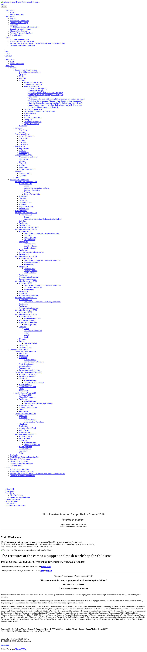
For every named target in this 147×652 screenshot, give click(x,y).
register (49, 571)
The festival (23, 144)
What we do (10, 66)
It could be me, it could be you (26, 70)
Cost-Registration (25, 385)
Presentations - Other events (29, 370)
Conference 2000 (25, 312)
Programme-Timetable (27, 376)
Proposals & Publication (32, 318)
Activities (22, 175)
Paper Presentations (26, 207)
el (3, 4)
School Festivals (30, 113)
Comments (28, 236)
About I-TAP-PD (25, 173)
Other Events (24, 430)
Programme (23, 242)
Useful (8, 467)
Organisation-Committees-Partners (36, 188)
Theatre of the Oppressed (19, 461)
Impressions (23, 167)
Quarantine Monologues (32, 122)
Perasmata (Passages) (36, 91)
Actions (22, 80)
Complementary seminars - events (31, 252)
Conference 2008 (25, 215)
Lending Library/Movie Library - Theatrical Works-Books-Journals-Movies (37, 474)
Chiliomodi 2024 (25, 395)
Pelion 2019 (23, 354)
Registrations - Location (28, 322)
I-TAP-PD (18, 171)
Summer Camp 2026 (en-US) (25, 434)
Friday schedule (29, 244)
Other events (23, 391)
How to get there (30, 238)
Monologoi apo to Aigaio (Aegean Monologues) (46, 95)
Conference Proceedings (33, 287)
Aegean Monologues (31, 124)
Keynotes (22, 204)
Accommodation (25, 366)
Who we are (10, 60)
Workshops (23, 200)
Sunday (26, 337)
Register (8, 56)
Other (21, 453)
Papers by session (30, 343)
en (2, 4)
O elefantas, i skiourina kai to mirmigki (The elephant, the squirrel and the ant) (56, 99)
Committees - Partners (27, 320)
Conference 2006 (25, 231)
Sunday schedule (30, 248)
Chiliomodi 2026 (25, 436)
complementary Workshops (34, 422)
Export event (46, 567)
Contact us (23, 126)
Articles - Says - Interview (19, 469)
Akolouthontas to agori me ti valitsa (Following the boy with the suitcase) (55, 105)
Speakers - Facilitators (32, 190)
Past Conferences (21, 211)
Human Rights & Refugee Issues (22, 472)
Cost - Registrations (26, 364)
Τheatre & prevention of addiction (22, 476)
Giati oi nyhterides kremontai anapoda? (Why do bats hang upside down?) (55, 103)
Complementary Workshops (34, 362)
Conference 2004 (25, 258)
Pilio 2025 (23, 416)
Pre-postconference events (28, 227)
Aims (12, 62)
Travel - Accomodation (32, 194)
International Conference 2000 (26, 310)
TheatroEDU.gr (21, 649)
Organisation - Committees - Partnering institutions (42, 260)
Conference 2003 (25, 283)
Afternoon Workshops (32, 445)
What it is (22, 74)
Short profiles (29, 289)
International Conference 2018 (26, 182)
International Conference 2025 (26, 314)
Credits (21, 165)
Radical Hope (20, 146)
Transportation (24, 368)
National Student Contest (33, 117)
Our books (14, 455)
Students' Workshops (31, 86)
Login (8, 54)
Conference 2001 (25, 300)
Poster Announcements (27, 279)
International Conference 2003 (26, 281)
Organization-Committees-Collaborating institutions (42, 219)
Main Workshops (30, 360)
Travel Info (23, 451)
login (42, 571)
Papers (21, 341)
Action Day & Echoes (27, 169)
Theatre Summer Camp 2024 (25, 393)
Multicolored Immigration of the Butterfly (43, 107)
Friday (26, 333)
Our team (22, 78)
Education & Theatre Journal (20, 459)
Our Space (28, 120)
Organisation (24, 149)
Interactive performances (33, 109)
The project (23, 138)
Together (27, 115)
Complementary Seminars (28, 277)
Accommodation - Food (28, 407)
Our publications (16, 465)
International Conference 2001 (26, 298)
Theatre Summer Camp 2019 (25, 351)
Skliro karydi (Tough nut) (37, 88)
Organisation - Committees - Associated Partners (41, 233)
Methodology (24, 153)
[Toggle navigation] (39, 2)
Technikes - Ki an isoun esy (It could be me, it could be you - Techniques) (55, 101)
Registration (23, 196)
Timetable (22, 198)
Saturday (27, 335)
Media (21, 76)
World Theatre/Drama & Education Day (24, 457)
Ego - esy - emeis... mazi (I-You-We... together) (45, 93)
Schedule (22, 221)
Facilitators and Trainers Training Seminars (39, 111)
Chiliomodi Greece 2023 (28, 374)
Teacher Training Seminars (33, 82)
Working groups (25, 225)
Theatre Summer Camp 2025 (25, 414)
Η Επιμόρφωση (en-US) (33, 84)
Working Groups (25, 202)
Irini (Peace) (32, 97)
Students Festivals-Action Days (21, 463)
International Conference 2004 (26, 256)
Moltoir (17, 178)
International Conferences (19, 180)
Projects (13, 68)
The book (22, 142)
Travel (21, 389)
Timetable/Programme (27, 397)
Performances (24, 209)
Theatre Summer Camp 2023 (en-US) (28, 372)
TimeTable (23, 424)
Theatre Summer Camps (19, 349)
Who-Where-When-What (33, 331)
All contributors (29, 240)
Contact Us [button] (5, 645)
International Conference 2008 (26, 213)
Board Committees (17, 64)
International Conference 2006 (26, 229)
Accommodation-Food (27, 387)
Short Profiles (29, 264)
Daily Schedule (24, 438)
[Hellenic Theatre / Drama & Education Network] (19, 2)
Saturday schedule (30, 246)
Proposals (27, 192)
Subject (26, 186)
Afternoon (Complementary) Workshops (38, 403)
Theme (26, 217)
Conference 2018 (25, 184)
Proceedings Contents (32, 262)
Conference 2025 (25, 316)
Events (26, 329)
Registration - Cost (26, 405)
